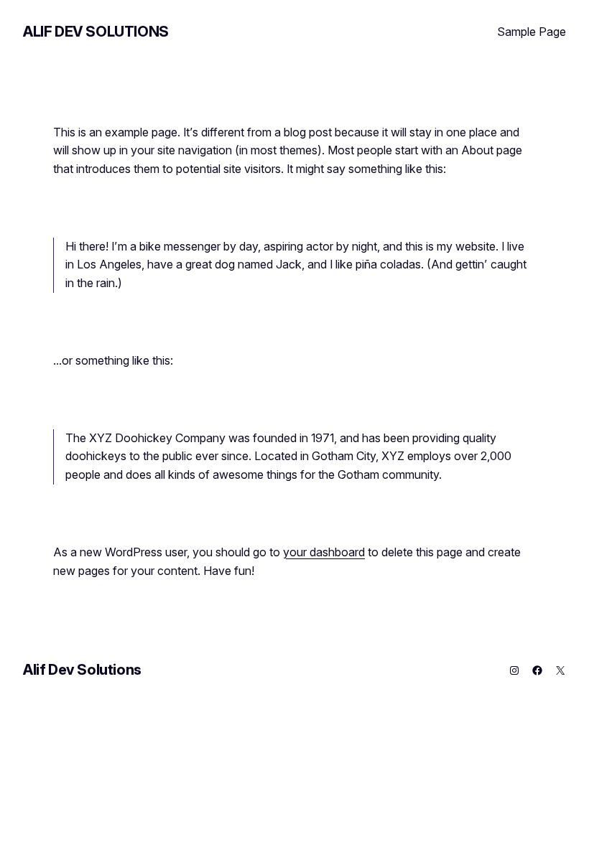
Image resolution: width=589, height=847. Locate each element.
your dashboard (324, 552)
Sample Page (531, 31)
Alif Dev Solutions (96, 31)
